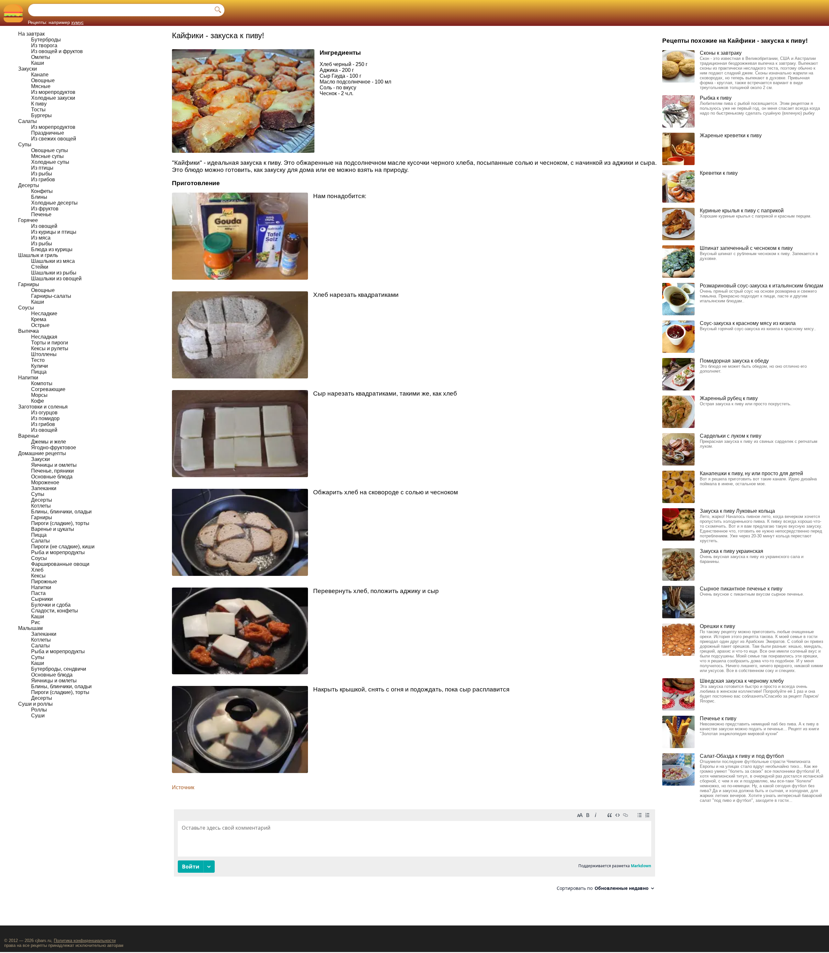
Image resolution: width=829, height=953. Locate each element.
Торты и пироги (49, 342)
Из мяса (41, 238)
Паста (38, 593)
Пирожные (44, 581)
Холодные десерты (54, 203)
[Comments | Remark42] (414, 852)
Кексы (38, 575)
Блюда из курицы (52, 249)
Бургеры (41, 115)
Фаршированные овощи (60, 564)
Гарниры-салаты (51, 296)
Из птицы (42, 168)
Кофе (37, 401)
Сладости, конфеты (54, 610)
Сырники (42, 599)
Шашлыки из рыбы (53, 272)
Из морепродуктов (53, 92)
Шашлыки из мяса (53, 261)
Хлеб (37, 570)
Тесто (38, 360)
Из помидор (45, 418)
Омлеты (40, 57)
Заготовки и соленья (43, 406)
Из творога (44, 45)
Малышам (30, 628)
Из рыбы (41, 173)
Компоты (41, 383)
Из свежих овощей (53, 138)
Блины (39, 197)
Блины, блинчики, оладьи (61, 511)
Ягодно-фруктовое (53, 447)
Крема (38, 319)
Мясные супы (47, 156)
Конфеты (42, 191)
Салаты (27, 121)
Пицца (39, 372)
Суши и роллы (35, 704)
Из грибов (43, 179)
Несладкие (44, 313)
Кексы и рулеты (49, 348)
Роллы (39, 709)
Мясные (41, 86)
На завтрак (31, 34)
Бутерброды (46, 39)
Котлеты (41, 506)
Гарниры (28, 284)
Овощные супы (49, 150)
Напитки (28, 377)
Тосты (38, 109)
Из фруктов (45, 208)
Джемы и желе (48, 441)
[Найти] (218, 10)
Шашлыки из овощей (56, 278)
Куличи (39, 366)
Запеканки (43, 488)
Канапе (40, 74)
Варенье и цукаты (52, 529)
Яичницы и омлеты (54, 465)
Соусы (26, 307)
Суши (38, 715)
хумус (77, 22)
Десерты (28, 185)
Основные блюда (52, 476)
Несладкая (44, 337)
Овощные (43, 80)
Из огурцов (44, 412)
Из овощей (44, 226)
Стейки (39, 267)
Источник (183, 787)
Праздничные (47, 133)
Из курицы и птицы (53, 232)
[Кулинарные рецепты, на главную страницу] (13, 13)
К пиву (39, 104)
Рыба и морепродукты (58, 552)
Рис (35, 622)
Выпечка (28, 331)
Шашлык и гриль (38, 255)
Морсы (39, 395)
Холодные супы (50, 162)
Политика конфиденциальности (85, 940)
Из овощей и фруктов (57, 51)
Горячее (28, 220)
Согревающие (48, 389)
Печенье (41, 214)
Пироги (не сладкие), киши (63, 546)
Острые (40, 325)
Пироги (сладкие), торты (60, 523)
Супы (24, 144)
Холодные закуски (53, 98)
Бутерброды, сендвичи (58, 669)
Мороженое (45, 482)
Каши (37, 63)
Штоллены (44, 354)
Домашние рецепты (42, 453)
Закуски (27, 69)
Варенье (28, 436)
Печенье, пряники (52, 471)
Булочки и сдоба (51, 605)
